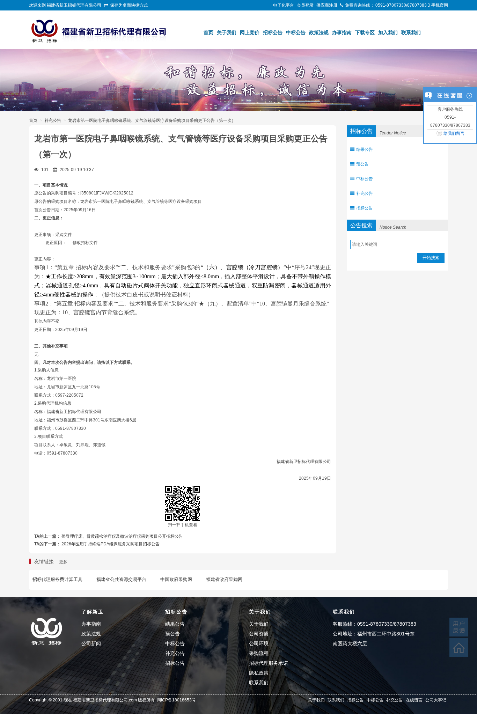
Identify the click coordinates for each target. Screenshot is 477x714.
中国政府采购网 (176, 579)
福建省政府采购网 (224, 579)
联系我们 (411, 32)
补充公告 (52, 120)
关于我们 (226, 32)
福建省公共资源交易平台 (121, 579)
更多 (63, 561)
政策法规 (319, 32)
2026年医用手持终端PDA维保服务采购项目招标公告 (110, 544)
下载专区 (365, 32)
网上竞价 (249, 32)
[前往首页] (458, 647)
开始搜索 (431, 257)
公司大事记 (435, 700)
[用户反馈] (458, 627)
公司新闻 (91, 643)
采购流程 (259, 653)
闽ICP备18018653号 (176, 700)
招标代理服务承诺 (268, 663)
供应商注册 (326, 5)
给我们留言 (453, 133)
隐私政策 (259, 673)
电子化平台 (283, 5)
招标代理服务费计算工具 (57, 579)
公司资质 (259, 633)
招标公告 (272, 32)
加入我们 (388, 32)
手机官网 (439, 5)
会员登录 (305, 5)
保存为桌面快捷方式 (129, 5)
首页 (208, 32)
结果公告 (364, 149)
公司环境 (259, 643)
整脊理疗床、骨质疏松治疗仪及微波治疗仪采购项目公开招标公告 (122, 536)
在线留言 (414, 700)
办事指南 (342, 32)
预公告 (362, 164)
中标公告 (296, 32)
